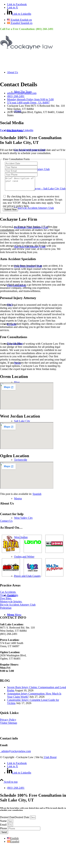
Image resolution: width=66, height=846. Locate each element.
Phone (4, 828)
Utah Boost (49, 757)
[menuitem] (40, 169)
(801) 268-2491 (44, 28)
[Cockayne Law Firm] (26, 50)
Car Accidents (8, 591)
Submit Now (10, 209)
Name (3, 820)
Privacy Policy (8, 719)
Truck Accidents (9, 595)
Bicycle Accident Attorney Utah (18, 604)
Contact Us (6, 520)
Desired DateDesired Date (15, 817)
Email (3, 824)
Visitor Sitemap (8, 722)
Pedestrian (5, 607)
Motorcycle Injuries (11, 601)
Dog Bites (6, 598)
